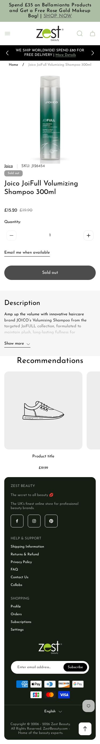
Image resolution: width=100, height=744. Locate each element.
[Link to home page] (50, 647)
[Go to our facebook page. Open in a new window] (17, 521)
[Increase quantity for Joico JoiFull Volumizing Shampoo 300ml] (88, 235)
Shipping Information (27, 546)
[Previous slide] (7, 53)
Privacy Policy (21, 562)
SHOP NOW (57, 16)
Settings (17, 629)
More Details (65, 55)
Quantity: (12, 222)
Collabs (16, 585)
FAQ (14, 569)
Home (13, 65)
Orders (16, 614)
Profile (16, 606)
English (49, 711)
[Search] (80, 33)
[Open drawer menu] (7, 33)
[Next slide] (92, 53)
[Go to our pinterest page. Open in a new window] (51, 521)
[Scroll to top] (85, 728)
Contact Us (19, 577)
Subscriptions (21, 622)
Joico (8, 166)
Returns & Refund (25, 554)
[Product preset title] (43, 410)
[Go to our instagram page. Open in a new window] (34, 521)
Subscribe (75, 667)
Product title (43, 456)
